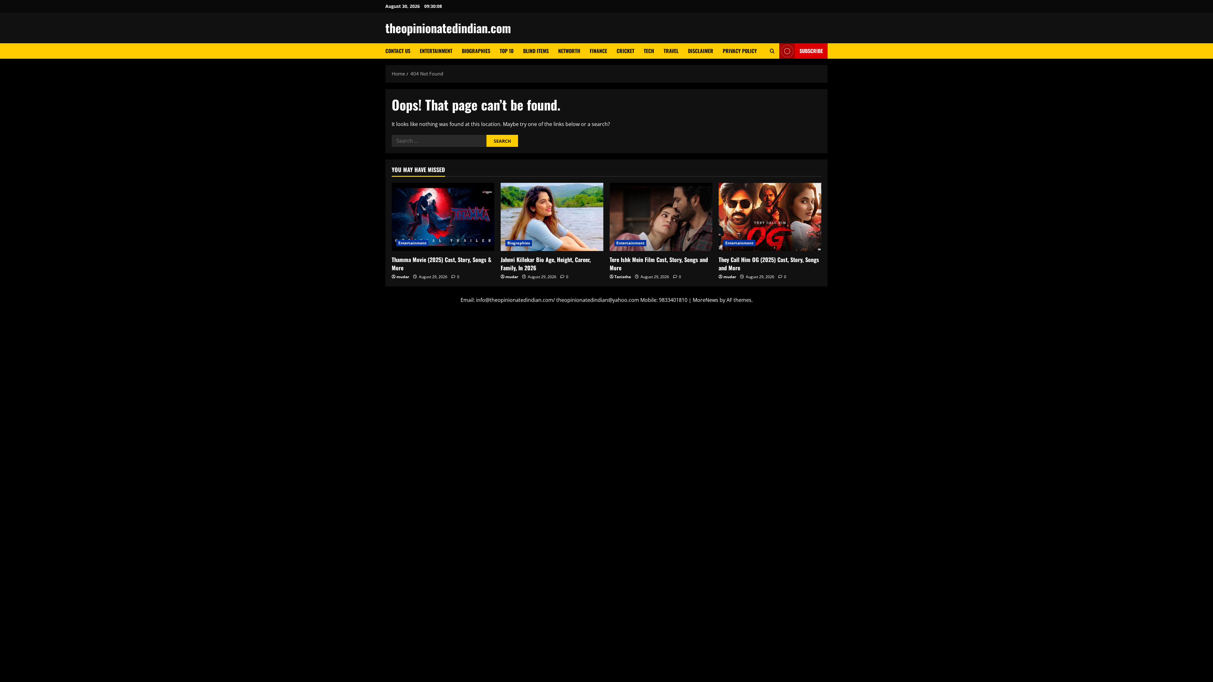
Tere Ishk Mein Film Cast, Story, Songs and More (659, 263)
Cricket (625, 51)
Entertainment (436, 51)
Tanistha (622, 276)
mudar (402, 276)
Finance (598, 51)
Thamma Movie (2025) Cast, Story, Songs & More (441, 263)
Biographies (476, 51)
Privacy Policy (740, 51)
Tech (649, 51)
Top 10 (507, 51)
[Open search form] (772, 51)
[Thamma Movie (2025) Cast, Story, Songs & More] (443, 217)
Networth (569, 51)
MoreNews (705, 299)
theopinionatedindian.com (448, 28)
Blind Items (536, 51)
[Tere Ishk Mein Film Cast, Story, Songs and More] (661, 217)
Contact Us (397, 51)
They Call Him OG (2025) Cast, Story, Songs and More (769, 263)
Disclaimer (700, 51)
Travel (671, 51)
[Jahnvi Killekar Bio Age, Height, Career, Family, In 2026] (552, 217)
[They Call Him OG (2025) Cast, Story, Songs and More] (770, 217)
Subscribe (811, 51)
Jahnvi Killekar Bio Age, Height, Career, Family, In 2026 (546, 263)
